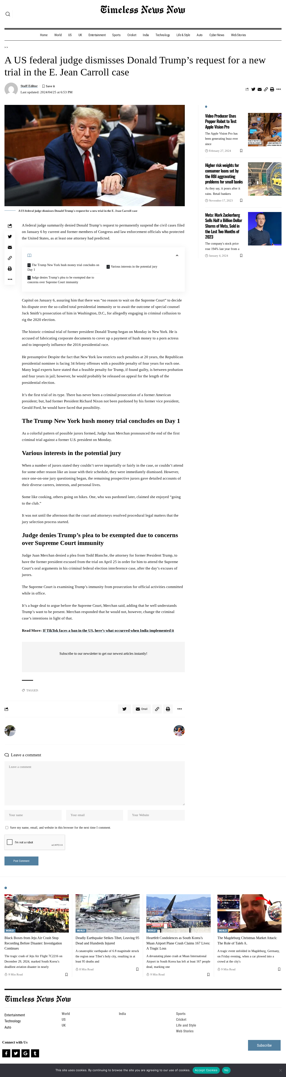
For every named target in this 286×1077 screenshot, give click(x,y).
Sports (180, 1014)
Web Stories (184, 1031)
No (226, 1070)
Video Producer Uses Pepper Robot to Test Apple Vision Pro (220, 121)
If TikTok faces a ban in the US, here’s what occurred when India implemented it (108, 630)
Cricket (181, 1019)
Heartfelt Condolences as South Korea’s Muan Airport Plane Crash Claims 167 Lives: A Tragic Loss (178, 943)
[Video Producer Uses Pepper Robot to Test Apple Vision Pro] (265, 129)
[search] (8, 14)
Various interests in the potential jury (134, 266)
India (122, 1014)
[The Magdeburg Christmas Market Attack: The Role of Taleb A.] (249, 913)
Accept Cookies (206, 1070)
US (64, 1019)
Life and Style (186, 1025)
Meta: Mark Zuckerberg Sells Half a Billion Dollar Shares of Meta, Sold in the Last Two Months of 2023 (223, 226)
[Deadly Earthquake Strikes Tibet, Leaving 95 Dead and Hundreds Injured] (108, 913)
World (10, 930)
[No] (280, 1070)
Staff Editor (29, 86)
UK (64, 1025)
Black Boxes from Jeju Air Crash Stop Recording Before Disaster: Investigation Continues (33, 943)
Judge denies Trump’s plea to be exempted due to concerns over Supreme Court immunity (60, 280)
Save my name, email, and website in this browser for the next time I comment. (60, 827)
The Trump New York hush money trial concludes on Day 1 (63, 267)
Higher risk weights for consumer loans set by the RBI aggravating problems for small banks (224, 173)
